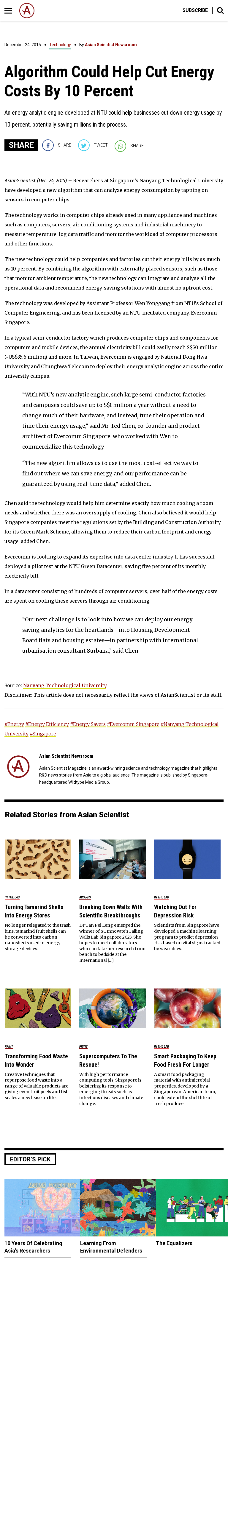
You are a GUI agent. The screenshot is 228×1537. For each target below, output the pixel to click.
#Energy (14, 724)
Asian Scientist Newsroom (111, 44)
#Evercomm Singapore (133, 724)
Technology (60, 44)
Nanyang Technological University (64, 685)
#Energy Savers (88, 724)
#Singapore (43, 734)
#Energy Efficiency (47, 724)
